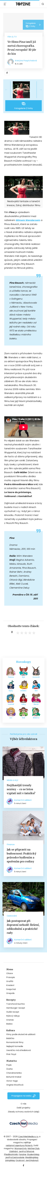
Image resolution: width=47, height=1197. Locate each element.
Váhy (23, 704)
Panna (11, 677)
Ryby (11, 690)
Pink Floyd (11, 1054)
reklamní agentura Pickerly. (19, 1145)
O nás (23, 1103)
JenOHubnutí (31, 1160)
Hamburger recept (15, 1007)
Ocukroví (20, 1160)
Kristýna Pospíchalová (26, 60)
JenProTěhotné (26, 1151)
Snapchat (11, 989)
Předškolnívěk (11, 1154)
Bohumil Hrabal (13, 1076)
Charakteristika (14, 1072)
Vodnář (11, 704)
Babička (10, 1038)
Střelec (23, 690)
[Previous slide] (8, 89)
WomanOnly (20, 1148)
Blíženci (36, 718)
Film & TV (12, 36)
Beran (36, 704)
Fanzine (22, 1154)
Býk (23, 677)
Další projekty (23, 1107)
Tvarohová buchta (15, 1003)
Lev (10, 718)
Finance (11, 844)
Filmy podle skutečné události (20, 1034)
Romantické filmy (14, 1042)
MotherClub (33, 1148)
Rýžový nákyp (13, 1015)
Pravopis (10, 977)
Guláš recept (12, 1011)
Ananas (10, 1019)
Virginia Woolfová (14, 1084)
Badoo (9, 1023)
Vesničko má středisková (18, 1050)
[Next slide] (39, 89)
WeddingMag (31, 1157)
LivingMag (10, 1160)
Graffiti (9, 981)
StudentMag (33, 1154)
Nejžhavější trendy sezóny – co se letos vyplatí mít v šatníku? (21, 789)
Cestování (12, 915)
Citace (9, 973)
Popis (9, 1065)
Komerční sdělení (23, 800)
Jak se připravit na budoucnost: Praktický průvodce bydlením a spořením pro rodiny (21, 855)
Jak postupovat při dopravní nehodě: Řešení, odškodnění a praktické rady (23, 926)
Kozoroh (36, 677)
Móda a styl (12, 780)
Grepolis (10, 993)
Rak (23, 718)
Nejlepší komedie (14, 1046)
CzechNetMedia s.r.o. (28, 1136)
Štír (36, 690)
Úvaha (9, 1068)
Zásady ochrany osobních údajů (23, 1111)
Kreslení (10, 985)
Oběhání (13, 1151)
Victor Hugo (12, 1080)
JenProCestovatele (14, 1157)
